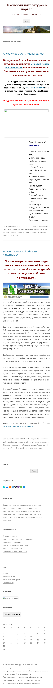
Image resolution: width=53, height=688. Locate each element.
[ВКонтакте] (7, 487)
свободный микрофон (17, 448)
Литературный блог (24, 442)
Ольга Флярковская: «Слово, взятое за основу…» (22, 505)
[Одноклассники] (10, 487)
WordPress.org (8, 582)
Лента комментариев (11, 579)
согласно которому (34, 88)
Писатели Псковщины (12, 542)
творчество (36, 448)
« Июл (5, 649)
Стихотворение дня (24, 229)
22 (38, 640)
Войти (5, 573)
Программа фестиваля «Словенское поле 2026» (22, 514)
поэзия (33, 445)
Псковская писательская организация (18, 539)
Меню (26, 21)
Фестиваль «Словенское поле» (15, 551)
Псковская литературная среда (15, 545)
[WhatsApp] (21, 487)
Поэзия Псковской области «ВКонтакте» (20, 253)
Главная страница (10, 536)
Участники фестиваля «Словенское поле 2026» (21, 511)
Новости (36, 442)
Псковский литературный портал (26, 7)
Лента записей (9, 576)
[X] (15, 487)
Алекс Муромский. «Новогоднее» (23, 53)
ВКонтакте (17, 232)
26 (17, 643)
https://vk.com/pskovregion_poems (18, 426)
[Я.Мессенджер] (4, 487)
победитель (34, 232)
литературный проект (21, 445)
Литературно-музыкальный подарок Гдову (20, 508)
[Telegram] (13, 487)
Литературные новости (12, 548)
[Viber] (18, 487)
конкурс (26, 232)
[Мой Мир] (24, 487)
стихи (29, 448)
